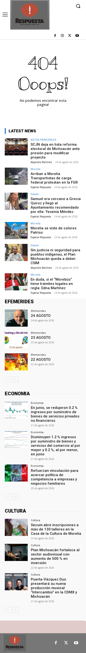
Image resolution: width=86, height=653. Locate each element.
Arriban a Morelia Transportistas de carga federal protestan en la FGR (54, 178)
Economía (37, 402)
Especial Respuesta (41, 187)
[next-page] (15, 379)
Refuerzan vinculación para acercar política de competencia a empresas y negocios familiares (54, 477)
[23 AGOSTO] (16, 340)
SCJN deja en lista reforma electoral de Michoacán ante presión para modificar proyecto (55, 150)
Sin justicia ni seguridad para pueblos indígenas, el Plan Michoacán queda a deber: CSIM (55, 256)
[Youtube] (77, 36)
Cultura (35, 520)
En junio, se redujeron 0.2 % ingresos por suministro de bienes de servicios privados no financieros (55, 414)
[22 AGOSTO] (16, 361)
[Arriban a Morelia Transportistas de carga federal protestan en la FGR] (16, 176)
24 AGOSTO (41, 316)
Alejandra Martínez (41, 162)
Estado (35, 194)
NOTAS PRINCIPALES (43, 139)
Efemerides (38, 310)
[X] (69, 36)
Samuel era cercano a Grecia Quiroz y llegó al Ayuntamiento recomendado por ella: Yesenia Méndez (56, 205)
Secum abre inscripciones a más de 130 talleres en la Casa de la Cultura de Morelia (56, 529)
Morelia (35, 169)
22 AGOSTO (41, 359)
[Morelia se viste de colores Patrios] (16, 230)
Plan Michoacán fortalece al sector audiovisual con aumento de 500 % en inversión (55, 556)
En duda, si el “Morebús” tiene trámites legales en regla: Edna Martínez (52, 283)
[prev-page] (8, 379)
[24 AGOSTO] (16, 318)
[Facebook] (55, 36)
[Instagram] (62, 36)
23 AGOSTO (41, 337)
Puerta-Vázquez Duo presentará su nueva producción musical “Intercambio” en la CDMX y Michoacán (54, 588)
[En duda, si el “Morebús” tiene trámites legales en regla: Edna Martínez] (16, 281)
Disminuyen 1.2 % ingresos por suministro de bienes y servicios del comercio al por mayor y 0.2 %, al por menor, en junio (55, 445)
